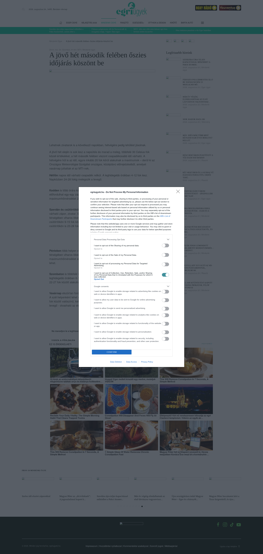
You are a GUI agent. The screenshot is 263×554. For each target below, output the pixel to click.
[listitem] (131, 239)
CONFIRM (112, 352)
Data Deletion (116, 362)
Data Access (131, 362)
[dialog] (131, 277)
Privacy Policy (147, 362)
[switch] (165, 245)
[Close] (178, 192)
